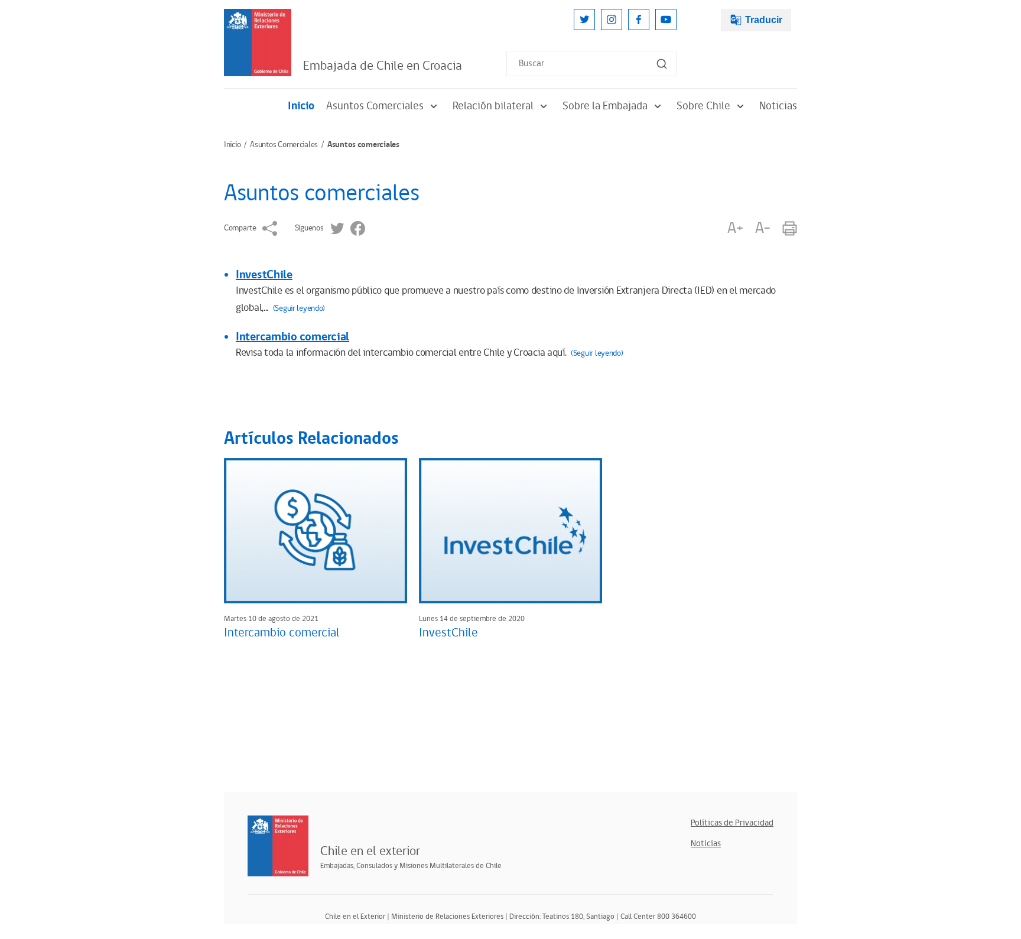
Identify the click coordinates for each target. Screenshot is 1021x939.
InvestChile (264, 275)
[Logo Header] (257, 42)
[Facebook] (638, 19)
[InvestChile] (510, 530)
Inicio (301, 106)
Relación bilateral (493, 106)
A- (762, 228)
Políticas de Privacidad (732, 823)
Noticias (778, 106)
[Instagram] (611, 19)
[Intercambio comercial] (315, 530)
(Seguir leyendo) (299, 308)
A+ (735, 228)
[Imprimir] (789, 228)
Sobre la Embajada (605, 106)
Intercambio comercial (292, 337)
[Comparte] (269, 228)
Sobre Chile (703, 106)
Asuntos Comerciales (375, 106)
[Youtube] (666, 19)
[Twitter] (584, 19)
